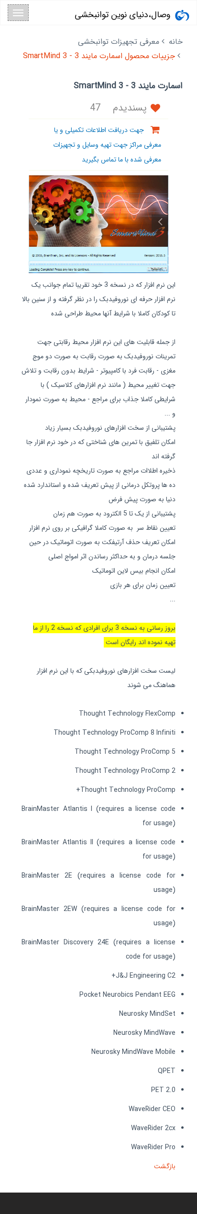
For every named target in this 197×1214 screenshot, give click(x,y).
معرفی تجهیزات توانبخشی (118, 42)
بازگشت (163, 1166)
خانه (176, 42)
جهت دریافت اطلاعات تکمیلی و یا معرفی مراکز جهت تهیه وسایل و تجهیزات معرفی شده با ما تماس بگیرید (107, 145)
